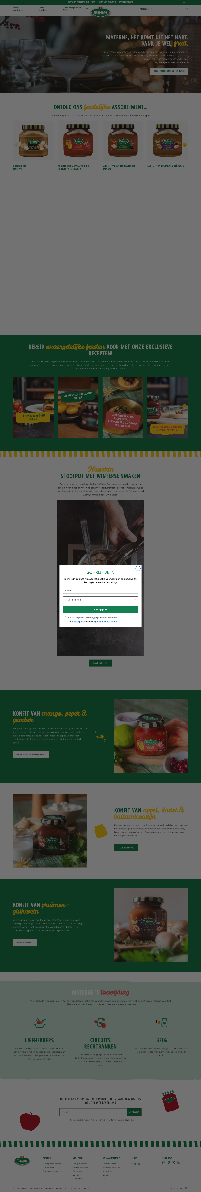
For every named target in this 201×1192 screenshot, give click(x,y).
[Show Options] (135, 600)
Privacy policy (78, 621)
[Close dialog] (138, 568)
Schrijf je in (100, 609)
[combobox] (99, 600)
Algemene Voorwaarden (105, 621)
